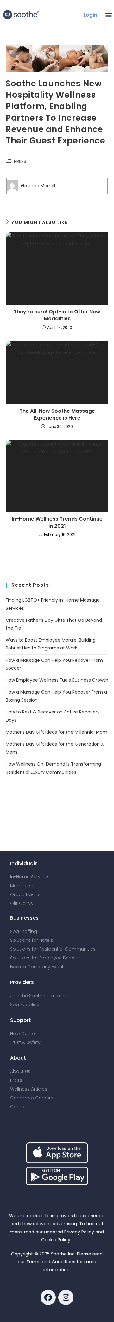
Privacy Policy (79, 1232)
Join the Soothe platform (38, 996)
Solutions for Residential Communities (53, 949)
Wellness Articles (28, 1089)
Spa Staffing (23, 931)
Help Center (23, 1033)
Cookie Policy (55, 1240)
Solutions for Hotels (31, 940)
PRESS (20, 161)
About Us (20, 1071)
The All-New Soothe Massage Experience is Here (57, 415)
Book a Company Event (37, 967)
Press (16, 1080)
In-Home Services (30, 877)
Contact (19, 1107)
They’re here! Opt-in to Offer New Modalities (57, 315)
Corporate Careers (31, 1098)
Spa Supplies (24, 1004)
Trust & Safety (25, 1042)
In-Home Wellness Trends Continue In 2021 (57, 522)
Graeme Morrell (38, 186)
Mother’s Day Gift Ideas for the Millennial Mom (56, 732)
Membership (24, 885)
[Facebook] (48, 1297)
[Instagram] (65, 1297)
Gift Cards (21, 903)
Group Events (25, 894)
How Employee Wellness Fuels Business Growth (57, 680)
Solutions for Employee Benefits (45, 958)
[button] (109, 14)
